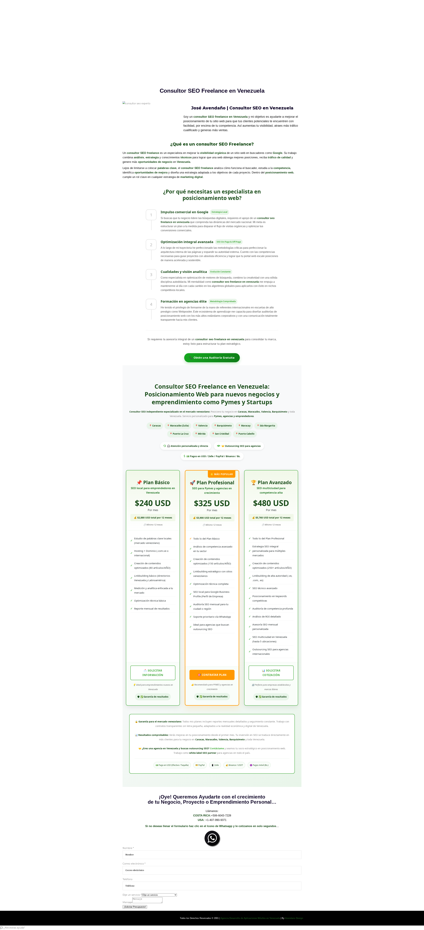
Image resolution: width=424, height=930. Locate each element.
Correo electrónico (134, 863)
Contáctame (217, 748)
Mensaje (127, 902)
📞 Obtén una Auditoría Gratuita (212, 357)
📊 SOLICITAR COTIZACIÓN (271, 673)
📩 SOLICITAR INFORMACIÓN (152, 673)
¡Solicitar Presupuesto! (135, 907)
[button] (212, 928)
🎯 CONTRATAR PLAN (212, 675)
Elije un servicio (132, 894)
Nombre (128, 848)
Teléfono (127, 879)
